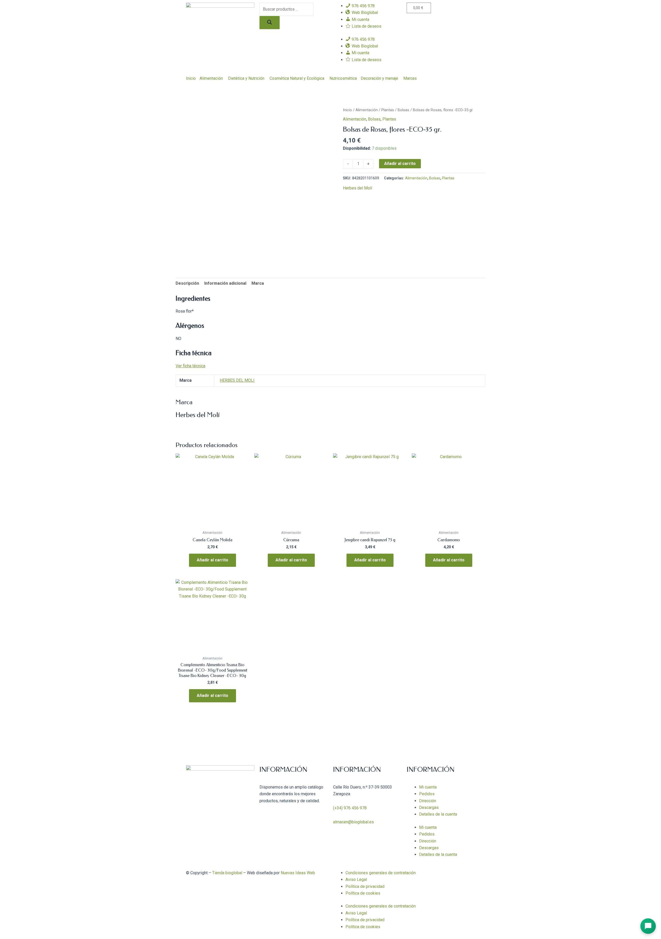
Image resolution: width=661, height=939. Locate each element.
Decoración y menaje (379, 78)
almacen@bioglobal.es (353, 821)
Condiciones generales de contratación (380, 872)
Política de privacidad (364, 886)
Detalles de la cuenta (438, 814)
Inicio (191, 78)
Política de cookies (362, 893)
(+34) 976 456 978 (350, 808)
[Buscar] (269, 22)
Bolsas (403, 110)
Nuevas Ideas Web (298, 872)
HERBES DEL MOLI (237, 380)
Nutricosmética (343, 78)
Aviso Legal (356, 879)
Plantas (387, 110)
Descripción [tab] (187, 283)
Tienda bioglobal (227, 872)
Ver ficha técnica (190, 365)
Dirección (427, 800)
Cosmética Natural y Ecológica (297, 78)
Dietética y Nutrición (246, 78)
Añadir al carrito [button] (212, 560)
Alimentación (211, 78)
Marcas (410, 78)
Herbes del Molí (357, 188)
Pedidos (427, 793)
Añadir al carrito (400, 163)
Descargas (429, 807)
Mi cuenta (428, 787)
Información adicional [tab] (225, 283)
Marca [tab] (257, 283)
